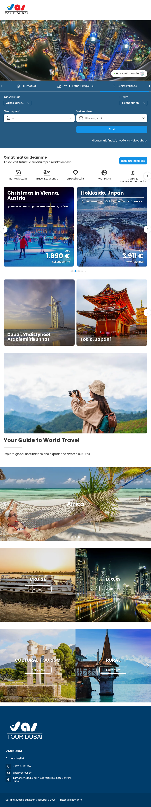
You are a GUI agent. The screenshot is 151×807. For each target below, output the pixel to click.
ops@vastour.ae (22, 772)
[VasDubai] (24, 730)
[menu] (145, 10)
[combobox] (15, 103)
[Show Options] (28, 103)
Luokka (124, 97)
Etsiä (112, 129)
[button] (2, 86)
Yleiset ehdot (138, 140)
